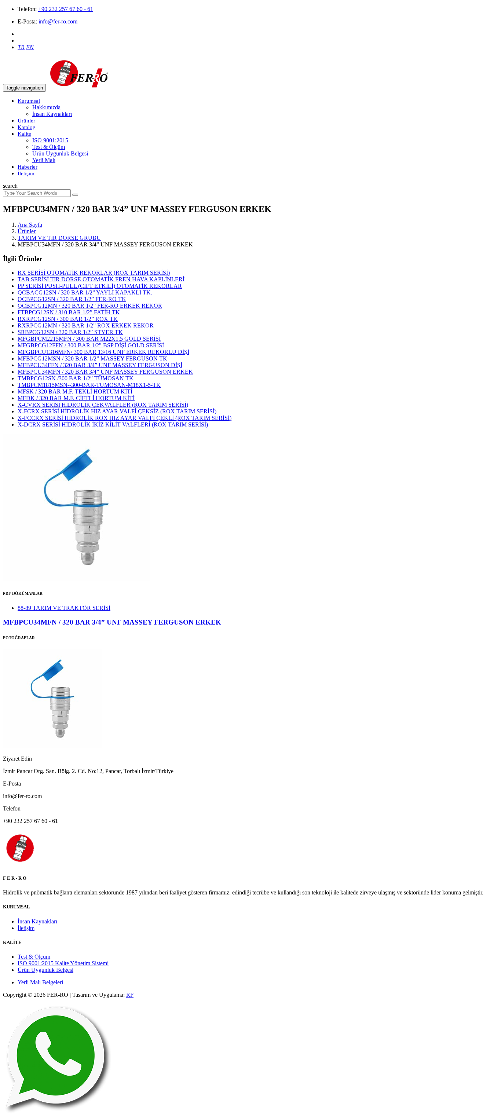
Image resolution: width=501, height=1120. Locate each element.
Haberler (27, 167)
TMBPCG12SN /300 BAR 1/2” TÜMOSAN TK (76, 378)
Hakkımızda (46, 107)
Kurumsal (29, 101)
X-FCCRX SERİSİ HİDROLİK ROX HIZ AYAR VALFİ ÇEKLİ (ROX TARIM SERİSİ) (124, 418)
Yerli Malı (43, 160)
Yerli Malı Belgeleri (40, 982)
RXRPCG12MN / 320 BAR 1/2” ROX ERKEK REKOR (86, 325)
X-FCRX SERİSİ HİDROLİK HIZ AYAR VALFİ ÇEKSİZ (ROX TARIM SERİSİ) (117, 411)
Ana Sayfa (30, 225)
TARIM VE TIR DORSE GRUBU (59, 238)
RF (130, 995)
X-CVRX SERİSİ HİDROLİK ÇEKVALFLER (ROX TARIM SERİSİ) (103, 405)
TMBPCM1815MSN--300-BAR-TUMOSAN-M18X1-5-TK (89, 385)
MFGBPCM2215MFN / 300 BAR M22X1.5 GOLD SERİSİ (89, 339)
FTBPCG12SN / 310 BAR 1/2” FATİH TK (69, 312)
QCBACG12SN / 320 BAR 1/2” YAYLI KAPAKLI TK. (85, 292)
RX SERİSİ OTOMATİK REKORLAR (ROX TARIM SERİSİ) (94, 273)
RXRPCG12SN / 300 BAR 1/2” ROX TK (68, 319)
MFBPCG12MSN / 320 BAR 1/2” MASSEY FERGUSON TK (92, 358)
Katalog (27, 127)
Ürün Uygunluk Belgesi (60, 153)
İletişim (26, 173)
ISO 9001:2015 (50, 140)
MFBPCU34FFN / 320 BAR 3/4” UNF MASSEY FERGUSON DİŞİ (100, 365)
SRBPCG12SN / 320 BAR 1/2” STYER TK (70, 332)
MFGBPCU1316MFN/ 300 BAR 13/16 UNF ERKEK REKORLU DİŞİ (103, 352)
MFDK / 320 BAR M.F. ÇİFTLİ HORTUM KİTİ (76, 398)
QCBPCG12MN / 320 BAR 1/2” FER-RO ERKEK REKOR (90, 306)
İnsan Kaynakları (52, 114)
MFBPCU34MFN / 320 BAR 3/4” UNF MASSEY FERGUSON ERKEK (105, 372)
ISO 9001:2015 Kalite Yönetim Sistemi (63, 963)
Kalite (24, 134)
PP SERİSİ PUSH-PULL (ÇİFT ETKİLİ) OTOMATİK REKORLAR (100, 286)
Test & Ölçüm (48, 147)
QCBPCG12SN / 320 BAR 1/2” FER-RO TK (72, 299)
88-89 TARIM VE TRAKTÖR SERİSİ (64, 608)
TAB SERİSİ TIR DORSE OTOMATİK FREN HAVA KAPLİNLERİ (101, 279)
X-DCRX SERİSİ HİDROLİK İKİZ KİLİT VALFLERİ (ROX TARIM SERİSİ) (113, 424)
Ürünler (26, 121)
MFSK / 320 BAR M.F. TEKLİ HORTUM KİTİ (75, 391)
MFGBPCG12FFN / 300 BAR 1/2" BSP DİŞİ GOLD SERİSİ (91, 345)
